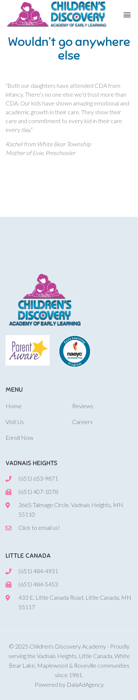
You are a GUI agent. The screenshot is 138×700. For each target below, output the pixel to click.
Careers (82, 421)
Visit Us (15, 421)
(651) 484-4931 (38, 570)
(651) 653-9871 (38, 478)
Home (14, 405)
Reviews (82, 405)
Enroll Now (19, 437)
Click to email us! (39, 527)
